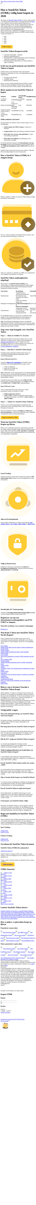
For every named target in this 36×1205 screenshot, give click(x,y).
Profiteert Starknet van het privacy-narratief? (12, 911)
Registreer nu (4, 629)
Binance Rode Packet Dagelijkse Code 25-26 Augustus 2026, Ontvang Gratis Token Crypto (17, 916)
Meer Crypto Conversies (7, 904)
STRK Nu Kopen (6, 46)
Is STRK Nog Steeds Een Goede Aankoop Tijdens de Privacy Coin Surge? (18, 914)
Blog (6, 965)
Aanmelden (6, 487)
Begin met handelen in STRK (9, 417)
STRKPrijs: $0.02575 (7, 851)
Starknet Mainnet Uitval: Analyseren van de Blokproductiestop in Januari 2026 (17, 911)
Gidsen (32, 964)
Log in (2, 487)
